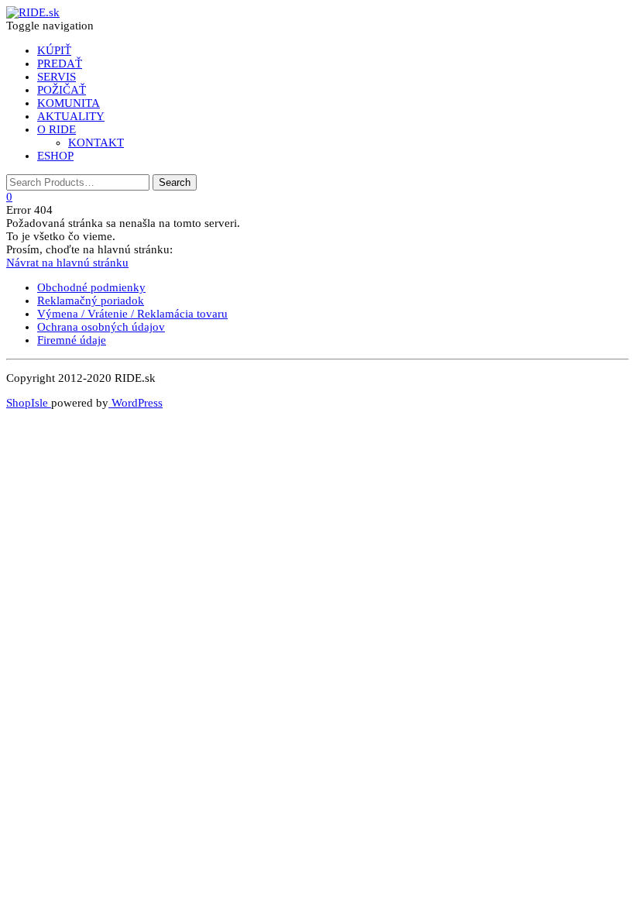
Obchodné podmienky (91, 287)
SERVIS (56, 76)
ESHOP (55, 155)
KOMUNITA (68, 103)
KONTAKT (96, 142)
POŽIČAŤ (61, 90)
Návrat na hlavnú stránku (67, 262)
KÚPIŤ (54, 50)
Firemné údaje (71, 340)
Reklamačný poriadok (90, 300)
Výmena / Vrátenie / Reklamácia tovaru (132, 314)
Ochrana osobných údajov (101, 327)
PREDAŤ (59, 63)
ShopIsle (28, 403)
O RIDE (56, 129)
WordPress (135, 403)
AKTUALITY (71, 116)
